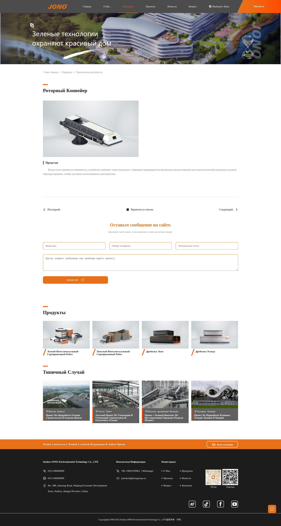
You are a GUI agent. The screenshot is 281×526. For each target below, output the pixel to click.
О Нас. (107, 6)
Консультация (225, 444)
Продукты (128, 6)
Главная (87, 6)
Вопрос (193, 6)
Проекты (150, 6)
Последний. (54, 209)
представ (72, 280)
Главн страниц (51, 72)
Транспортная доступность (89, 72)
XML (178, 519)
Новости (172, 6)
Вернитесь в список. (142, 209)
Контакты (259, 6)
